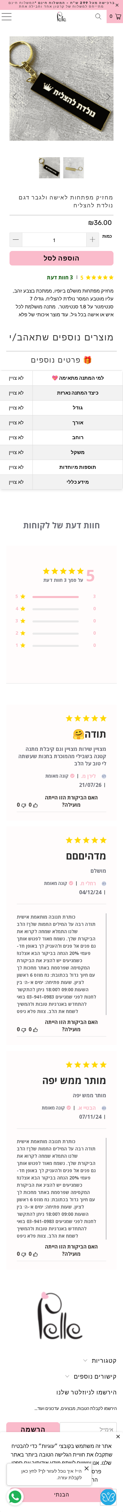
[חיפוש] (98, 16)
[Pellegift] (61, 16)
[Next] (107, 96)
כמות (107, 236)
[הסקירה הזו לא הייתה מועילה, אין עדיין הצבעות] (23, 804)
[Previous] (15, 96)
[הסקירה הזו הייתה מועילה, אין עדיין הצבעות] (35, 804)
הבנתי (61, 1494)
